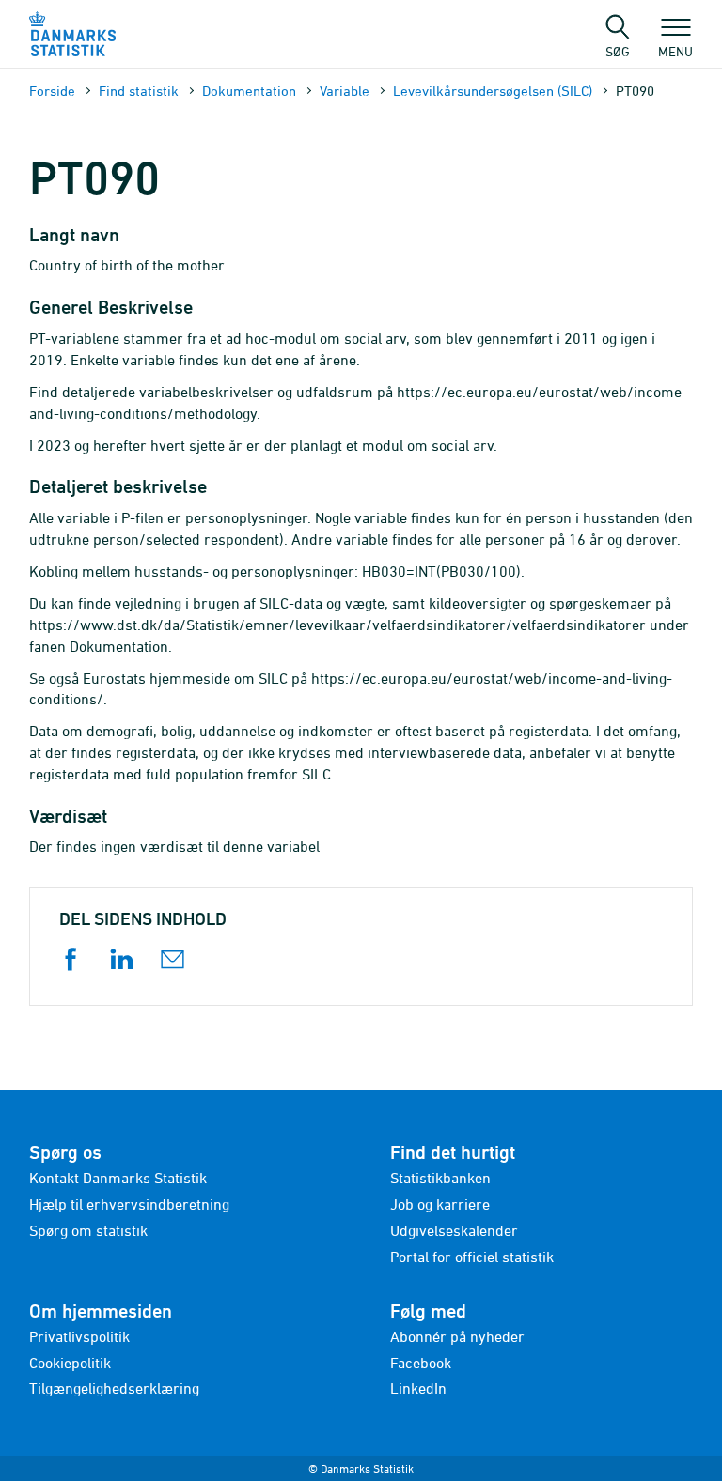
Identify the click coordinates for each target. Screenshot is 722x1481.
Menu (675, 50)
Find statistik (139, 91)
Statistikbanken (440, 1177)
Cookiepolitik (70, 1362)
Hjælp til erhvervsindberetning (129, 1204)
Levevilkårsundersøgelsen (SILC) (492, 91)
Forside (52, 91)
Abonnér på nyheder (457, 1336)
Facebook (420, 1362)
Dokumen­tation (249, 91)
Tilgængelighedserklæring (114, 1388)
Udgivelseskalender (454, 1230)
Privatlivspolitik (79, 1336)
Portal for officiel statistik (472, 1256)
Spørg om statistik (88, 1230)
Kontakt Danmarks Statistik (118, 1177)
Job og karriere (440, 1204)
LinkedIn (418, 1388)
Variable (344, 91)
